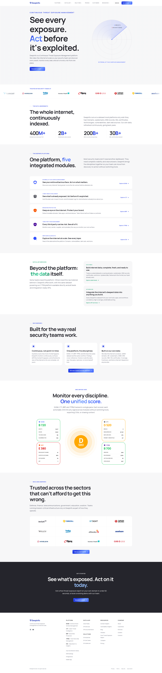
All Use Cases (87, 640)
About (119, 623)
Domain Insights (104, 623)
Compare (102, 640)
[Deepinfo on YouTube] (33, 629)
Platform (57, 3)
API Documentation (88, 629)
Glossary (102, 632)
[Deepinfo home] (35, 3)
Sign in (117, 3)
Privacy (112, 668)
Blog (101, 629)
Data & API (68, 3)
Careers (120, 632)
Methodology (69, 653)
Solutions (78, 3)
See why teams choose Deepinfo (80, 370)
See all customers (80, 552)
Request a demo (36, 69)
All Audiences (86, 643)
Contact (120, 635)
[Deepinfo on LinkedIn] (30, 629)
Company (121, 620)
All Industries (86, 637)
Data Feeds (86, 623)
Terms (118, 668)
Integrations (69, 656)
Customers (95, 3)
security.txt (129, 668)
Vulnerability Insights (106, 626)
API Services (86, 626)
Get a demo (126, 3)
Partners (120, 629)
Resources (105, 3)
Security (123, 668)
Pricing (87, 3)
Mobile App (69, 659)
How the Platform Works (72, 651)
